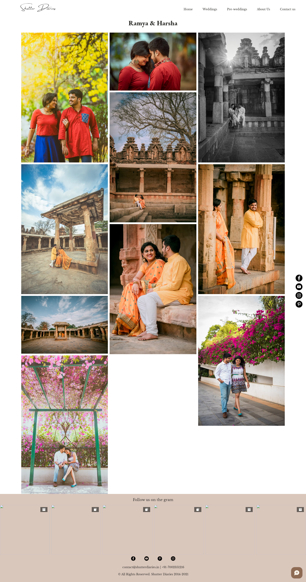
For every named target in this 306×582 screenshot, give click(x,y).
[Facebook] (299, 278)
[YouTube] (299, 286)
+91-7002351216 (173, 567)
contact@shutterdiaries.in (140, 567)
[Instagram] (299, 295)
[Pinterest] (299, 304)
